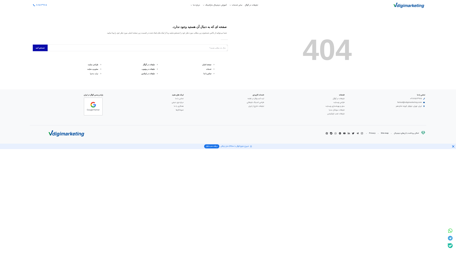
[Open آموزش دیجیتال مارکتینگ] (204, 5)
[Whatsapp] (450, 231)
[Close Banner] (453, 146)
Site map (385, 133)
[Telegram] (450, 238)
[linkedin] (349, 133)
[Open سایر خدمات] (230, 5)
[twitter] (353, 133)
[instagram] (362, 133)
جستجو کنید (40, 48)
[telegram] (357, 133)
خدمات (342, 95)
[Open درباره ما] (191, 5)
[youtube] (344, 133)
